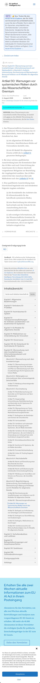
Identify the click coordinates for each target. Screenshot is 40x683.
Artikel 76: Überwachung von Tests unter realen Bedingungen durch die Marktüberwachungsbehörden (20, 410)
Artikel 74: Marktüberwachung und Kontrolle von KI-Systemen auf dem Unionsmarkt (20, 394)
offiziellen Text (22, 268)
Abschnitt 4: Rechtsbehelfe (16, 458)
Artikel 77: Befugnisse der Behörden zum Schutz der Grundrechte (20, 416)
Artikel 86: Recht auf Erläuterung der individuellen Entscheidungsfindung (21, 470)
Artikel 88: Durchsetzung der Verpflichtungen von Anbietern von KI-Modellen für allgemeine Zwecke (21, 495)
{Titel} (19, 679)
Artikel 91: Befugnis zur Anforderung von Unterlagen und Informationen (20, 512)
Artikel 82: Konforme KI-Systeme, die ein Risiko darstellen (21, 446)
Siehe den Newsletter (16, 642)
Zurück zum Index (10, 56)
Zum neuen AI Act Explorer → (19, 47)
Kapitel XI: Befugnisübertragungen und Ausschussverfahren (15, 542)
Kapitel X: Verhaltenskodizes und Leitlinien (15, 535)
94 (32, 178)
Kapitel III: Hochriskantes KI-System (15, 312)
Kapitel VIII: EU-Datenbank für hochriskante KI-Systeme (16, 345)
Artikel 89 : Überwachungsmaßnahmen (21, 500)
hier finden (30, 119)
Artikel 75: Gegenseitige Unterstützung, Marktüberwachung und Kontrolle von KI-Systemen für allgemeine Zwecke (20, 402)
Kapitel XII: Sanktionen (13, 548)
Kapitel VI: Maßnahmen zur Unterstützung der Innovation (16, 335)
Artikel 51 (27, 153)
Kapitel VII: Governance (13, 340)
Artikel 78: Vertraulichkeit (17, 420)
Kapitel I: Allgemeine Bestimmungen (12, 300)
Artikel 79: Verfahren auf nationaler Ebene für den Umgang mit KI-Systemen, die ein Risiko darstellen (20, 426)
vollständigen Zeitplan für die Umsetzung (18, 101)
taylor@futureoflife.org (25, 262)
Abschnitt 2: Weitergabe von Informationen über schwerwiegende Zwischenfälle (20, 378)
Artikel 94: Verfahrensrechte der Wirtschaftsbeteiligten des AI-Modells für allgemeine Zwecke (21, 528)
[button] (37, 648)
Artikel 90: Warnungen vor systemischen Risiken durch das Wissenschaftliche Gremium (19, 505)
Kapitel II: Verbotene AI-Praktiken (14, 306)
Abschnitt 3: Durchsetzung (16, 389)
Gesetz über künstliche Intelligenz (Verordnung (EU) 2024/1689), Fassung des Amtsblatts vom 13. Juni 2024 (18, 277)
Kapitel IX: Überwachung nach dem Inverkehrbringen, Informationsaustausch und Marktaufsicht (16, 353)
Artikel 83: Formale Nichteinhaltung (20, 450)
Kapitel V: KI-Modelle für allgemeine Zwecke (14, 329)
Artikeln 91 (23, 178)
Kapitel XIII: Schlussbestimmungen (13, 553)
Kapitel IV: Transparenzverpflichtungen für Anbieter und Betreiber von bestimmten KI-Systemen (16, 321)
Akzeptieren (20, 674)
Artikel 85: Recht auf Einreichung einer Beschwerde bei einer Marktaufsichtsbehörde (21, 464)
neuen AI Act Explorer (13, 18)
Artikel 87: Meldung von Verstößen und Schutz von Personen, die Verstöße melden (21, 476)
